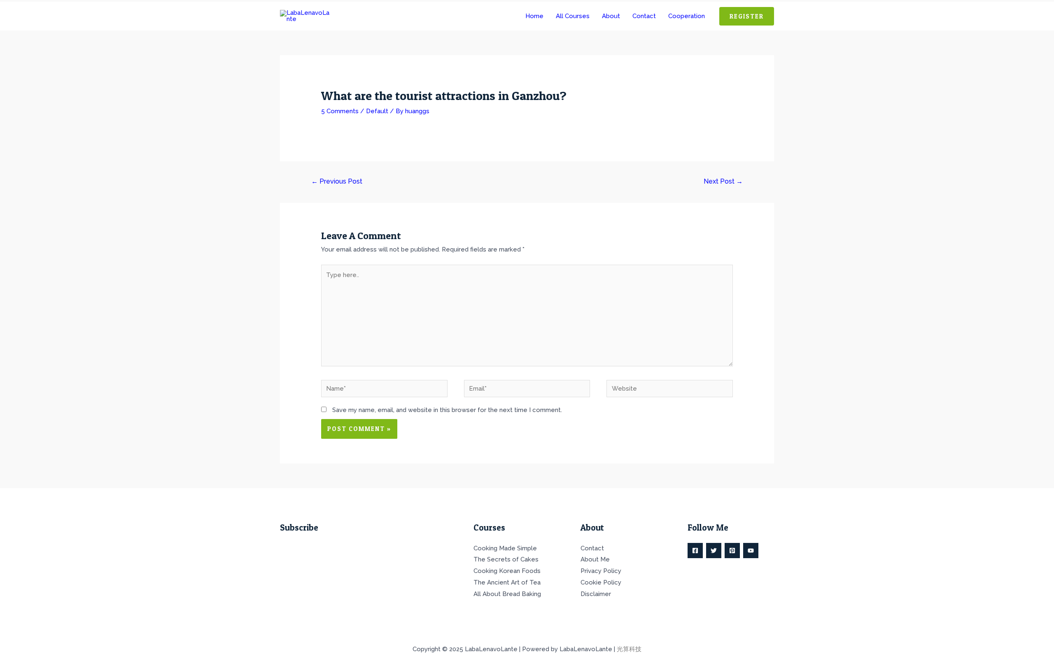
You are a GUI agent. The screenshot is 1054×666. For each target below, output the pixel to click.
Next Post (723, 181)
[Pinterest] (732, 550)
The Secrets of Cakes (506, 559)
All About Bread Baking (507, 594)
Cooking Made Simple (505, 548)
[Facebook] (695, 550)
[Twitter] (713, 550)
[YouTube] (750, 550)
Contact (592, 548)
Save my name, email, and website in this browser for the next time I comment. (447, 410)
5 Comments (340, 111)
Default (377, 111)
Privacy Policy (601, 571)
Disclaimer (596, 594)
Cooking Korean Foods (507, 571)
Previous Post (336, 181)
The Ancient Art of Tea (507, 582)
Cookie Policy (601, 582)
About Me (595, 559)
